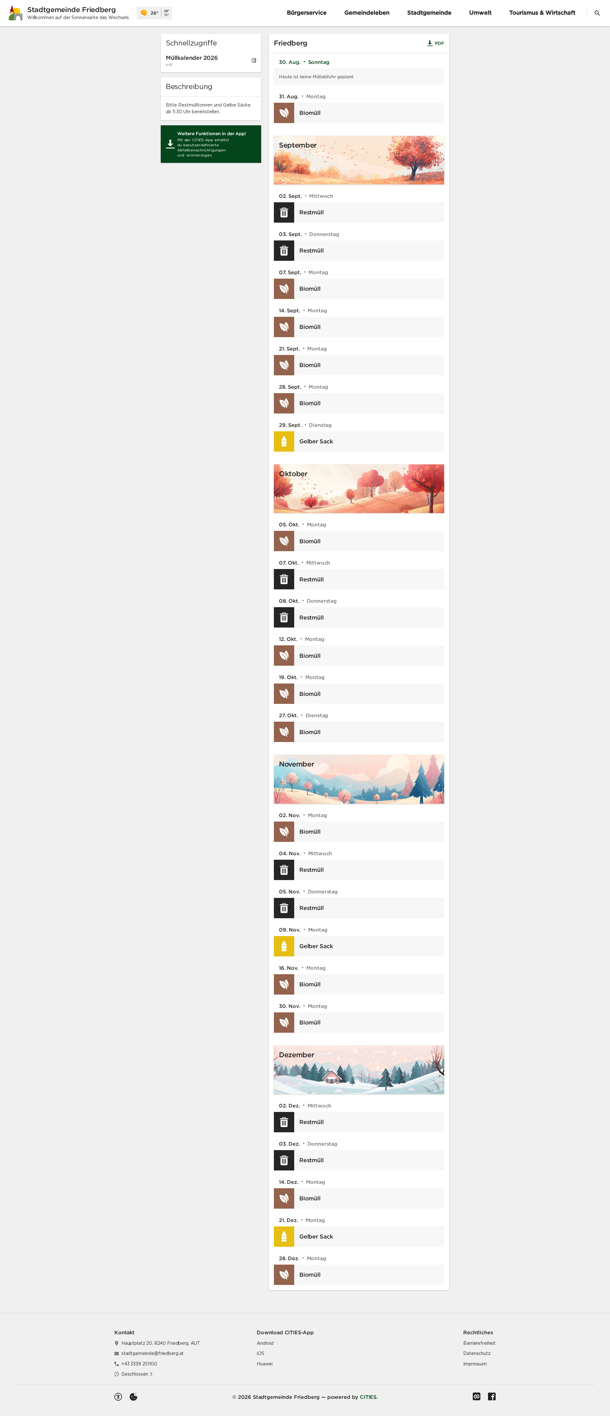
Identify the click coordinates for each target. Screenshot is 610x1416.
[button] (137, 1374)
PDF (441, 44)
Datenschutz (476, 1353)
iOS (260, 1353)
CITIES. (369, 1397)
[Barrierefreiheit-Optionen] (118, 1397)
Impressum (475, 1363)
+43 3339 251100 (139, 1363)
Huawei (265, 1363)
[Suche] (597, 13)
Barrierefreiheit (479, 1343)
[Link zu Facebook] (492, 1396)
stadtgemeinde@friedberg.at (152, 1353)
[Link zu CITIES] (476, 1396)
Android (265, 1343)
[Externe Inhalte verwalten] (133, 1397)
